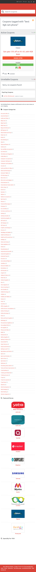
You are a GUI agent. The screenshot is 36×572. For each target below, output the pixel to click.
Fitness (2, 201)
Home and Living (4, 242)
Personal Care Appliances (6, 322)
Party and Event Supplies (6, 318)
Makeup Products (5, 275)
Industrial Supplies (5, 253)
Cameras (3, 146)
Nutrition (3, 303)
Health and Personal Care (6, 237)
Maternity (3, 277)
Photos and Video (5, 330)
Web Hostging (4, 389)
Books (2, 137)
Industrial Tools (4, 256)
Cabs (2, 142)
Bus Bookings (4, 139)
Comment (12, 73)
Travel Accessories (5, 379)
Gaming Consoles (5, 215)
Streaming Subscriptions (6, 365)
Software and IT (4, 349)
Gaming (2, 213)
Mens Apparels (4, 284)
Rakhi (2, 332)
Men (2, 282)
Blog (33, 568)
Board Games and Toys (6, 132)
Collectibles (3, 156)
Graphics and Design (5, 227)
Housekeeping (4, 249)
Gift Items (3, 225)
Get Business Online (26, 568)
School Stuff (3, 341)
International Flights (5, 261)
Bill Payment (4, 130)
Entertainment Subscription (7, 184)
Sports (2, 353)
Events (2, 189)
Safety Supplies (4, 337)
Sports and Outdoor (5, 356)
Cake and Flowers (5, 144)
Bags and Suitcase (5, 127)
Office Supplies (4, 306)
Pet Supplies (3, 327)
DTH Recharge (4, 175)
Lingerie (3, 272)
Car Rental (3, 151)
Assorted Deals (4, 116)
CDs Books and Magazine (6, 154)
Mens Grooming (4, 287)
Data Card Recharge (5, 170)
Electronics (3, 177)
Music (2, 301)
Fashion (2, 194)
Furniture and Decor (5, 211)
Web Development (5, 387)
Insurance (3, 258)
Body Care (3, 135)
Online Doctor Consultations (7, 308)
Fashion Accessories (5, 196)
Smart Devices (4, 344)
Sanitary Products (5, 339)
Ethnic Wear (3, 187)
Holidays (3, 239)
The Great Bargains (28, 566)
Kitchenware (4, 270)
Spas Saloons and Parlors (6, 351)
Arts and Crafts (4, 113)
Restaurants (3, 334)
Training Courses (4, 375)
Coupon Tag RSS (33, 20)
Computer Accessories (6, 158)
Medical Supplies (4, 280)
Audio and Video (4, 118)
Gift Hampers (4, 223)
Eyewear (3, 192)
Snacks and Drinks (5, 346)
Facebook (31, 2)
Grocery (3, 230)
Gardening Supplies (5, 218)
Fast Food (3, 199)
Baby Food (3, 123)
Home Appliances (5, 244)
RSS (29, 2)
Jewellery (3, 263)
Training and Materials (6, 372)
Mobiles (2, 294)
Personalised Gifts (5, 325)
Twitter (33, 2)
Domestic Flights (4, 173)
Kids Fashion (3, 268)
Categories (10, 568)
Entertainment (4, 182)
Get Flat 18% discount (9, 96)
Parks (2, 315)
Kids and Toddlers (5, 265)
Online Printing (4, 311)
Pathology (3, 320)
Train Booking (4, 370)
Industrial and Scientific (6, 251)
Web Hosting (4, 391)
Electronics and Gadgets (6, 180)
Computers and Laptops (6, 163)
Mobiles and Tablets (5, 296)
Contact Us (3, 569)
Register (20, 1)
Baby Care (3, 120)
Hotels (2, 246)
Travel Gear (3, 382)
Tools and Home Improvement (7, 368)
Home (2, 568)
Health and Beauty (5, 234)
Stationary (3, 363)
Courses (2, 165)
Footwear (3, 206)
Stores (5, 568)
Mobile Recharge (5, 291)
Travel (2, 377)
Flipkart (18, 47)
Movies (2, 299)
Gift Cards (3, 220)
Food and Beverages (5, 204)
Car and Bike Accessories (6, 149)
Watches (3, 384)
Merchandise (4, 289)
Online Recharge (5, 313)
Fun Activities (4, 208)
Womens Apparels (5, 394)
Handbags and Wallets (6, 232)
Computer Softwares (5, 161)
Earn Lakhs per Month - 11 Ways (10, 566)
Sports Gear (3, 358)
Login (25, 1)
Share (5, 73)
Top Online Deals (17, 568)
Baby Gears (3, 125)
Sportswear (3, 360)
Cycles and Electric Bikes (6, 168)
